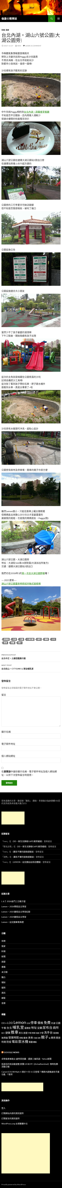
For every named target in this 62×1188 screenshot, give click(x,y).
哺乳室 (18, 1027)
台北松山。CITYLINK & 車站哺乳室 (17, 667)
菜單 (39, 1038)
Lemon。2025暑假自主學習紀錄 (15, 911)
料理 (3, 951)
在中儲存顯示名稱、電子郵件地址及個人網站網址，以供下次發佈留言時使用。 (29, 773)
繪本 (25, 1037)
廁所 (39, 639)
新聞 (3, 956)
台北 (9, 1027)
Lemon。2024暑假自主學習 (13, 917)
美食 (5, 643)
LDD (10, 1022)
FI (6, 1023)
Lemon (19, 1022)
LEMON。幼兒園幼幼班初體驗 (27, 862)
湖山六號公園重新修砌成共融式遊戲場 (21, 583)
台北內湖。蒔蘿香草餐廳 (36, 111)
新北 (21, 1033)
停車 (33, 1023)
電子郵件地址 (8, 743)
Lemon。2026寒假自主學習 (13, 906)
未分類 (4, 972)
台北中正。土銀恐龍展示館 (13, 657)
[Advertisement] (13, 818)
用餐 (21, 1038)
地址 (34, 1027)
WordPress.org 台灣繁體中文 (14, 1123)
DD (3, 1023)
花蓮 (35, 1038)
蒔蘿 (12, 643)
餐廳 (31, 1042)
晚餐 (33, 1033)
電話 (15, 1041)
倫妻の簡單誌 (9, 18)
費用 (53, 1037)
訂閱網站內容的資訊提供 (12, 1113)
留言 (3, 694)
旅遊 (3, 961)
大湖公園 (30, 639)
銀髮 (3, 998)
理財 (3, 982)
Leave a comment (33, 46)
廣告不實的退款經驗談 (23, 851)
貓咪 (3, 987)
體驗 (35, 1042)
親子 (19, 643)
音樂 (3, 1003)
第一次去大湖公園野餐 (33, 573)
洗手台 (48, 1032)
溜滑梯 (56, 1033)
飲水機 (23, 1041)
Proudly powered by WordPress (13, 1184)
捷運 (46, 639)
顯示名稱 (6, 731)
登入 (3, 1108)
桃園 (37, 1033)
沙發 (42, 1033)
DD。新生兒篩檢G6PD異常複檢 (27, 841)
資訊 (3, 992)
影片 (3, 1033)
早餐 (30, 1033)
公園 (21, 639)
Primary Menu (58, 18)
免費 (47, 1022)
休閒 (3, 30)
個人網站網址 (8, 756)
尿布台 (47, 1027)
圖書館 (28, 1028)
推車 (14, 1032)
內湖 (14, 639)
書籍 (3, 967)
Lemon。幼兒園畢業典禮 (12, 922)
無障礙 (4, 1038)
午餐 (3, 1027)
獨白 (3, 977)
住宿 (28, 1023)
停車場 (6, 639)
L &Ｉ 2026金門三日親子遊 (13, 901)
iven (19, 46)
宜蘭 (39, 1027)
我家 (7, 30)
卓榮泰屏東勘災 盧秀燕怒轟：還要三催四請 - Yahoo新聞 (26, 1059)
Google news (11, 1052)
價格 (40, 1022)
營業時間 (13, 1037)
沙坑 (53, 639)
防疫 (8, 1041)
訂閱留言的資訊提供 (10, 1118)
